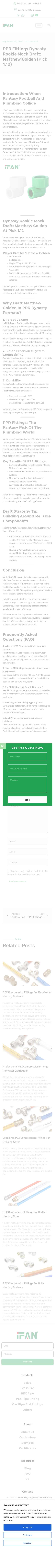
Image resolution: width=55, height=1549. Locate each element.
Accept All (27, 1527)
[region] (27, 1524)
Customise (28, 1535)
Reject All (27, 1543)
